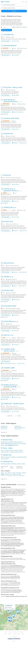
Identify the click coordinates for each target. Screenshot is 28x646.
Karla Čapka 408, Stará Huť (12, 406)
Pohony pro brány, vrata (20, 427)
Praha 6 (3, 452)
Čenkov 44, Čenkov (10, 37)
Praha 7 (7, 452)
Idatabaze (7, 1)
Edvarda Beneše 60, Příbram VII (13, 224)
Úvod (6, 632)
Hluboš (2, 474)
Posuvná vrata (4, 429)
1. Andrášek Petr (8, 605)
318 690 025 (5, 203)
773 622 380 (16, 217)
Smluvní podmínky (12, 632)
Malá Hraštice (22, 475)
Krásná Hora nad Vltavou (12, 475)
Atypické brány (4, 426)
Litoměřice (13, 457)
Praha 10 (21, 452)
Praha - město (8, 448)
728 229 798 (16, 41)
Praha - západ (4, 445)
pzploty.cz (16, 142)
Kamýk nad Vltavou (17, 474)
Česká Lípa (3, 464)
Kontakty (9, 633)
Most (21, 457)
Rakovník (15, 445)
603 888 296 (5, 380)
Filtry (26, 27)
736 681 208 (24, 272)
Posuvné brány (18, 429)
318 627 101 (16, 330)
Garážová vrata (18, 426)
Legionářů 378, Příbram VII (12, 279)
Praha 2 (7, 450)
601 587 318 (16, 129)
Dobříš (14, 472)
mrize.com (16, 230)
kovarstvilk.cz (16, 378)
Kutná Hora (20, 442)
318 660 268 (5, 114)
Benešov (3, 442)
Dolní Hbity (18, 472)
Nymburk (15, 443)
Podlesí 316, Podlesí (22, 210)
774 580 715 (23, 285)
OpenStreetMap (23, 604)
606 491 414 (24, 230)
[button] (10, 611)
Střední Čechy (8, 440)
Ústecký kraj (7, 455)
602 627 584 (5, 399)
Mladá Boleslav (8, 443)
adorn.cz (15, 285)
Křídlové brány (4, 427)
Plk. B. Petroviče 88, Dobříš (7, 371)
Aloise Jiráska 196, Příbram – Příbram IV (9, 122)
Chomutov (7, 457)
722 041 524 (21, 363)
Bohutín (2, 472)
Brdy (6, 472)
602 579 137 (5, 317)
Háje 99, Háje (9, 324)
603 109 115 (16, 344)
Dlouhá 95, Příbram (22, 104)
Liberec (19, 464)
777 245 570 (16, 411)
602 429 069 (5, 301)
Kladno (12, 442)
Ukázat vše (3, 432)
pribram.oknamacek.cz (19, 112)
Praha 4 (16, 450)
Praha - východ (22, 443)
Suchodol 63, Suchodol (23, 48)
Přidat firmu (20, 632)
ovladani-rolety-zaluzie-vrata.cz (9, 363)
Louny (17, 457)
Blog (14, 641)
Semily (23, 464)
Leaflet (18, 604)
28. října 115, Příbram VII (11, 292)
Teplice (25, 457)
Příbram (10, 445)
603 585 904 (16, 55)
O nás (5, 633)
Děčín (2, 457)
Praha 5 (20, 450)
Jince (11, 474)
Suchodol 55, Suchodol (11, 90)
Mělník (2, 443)
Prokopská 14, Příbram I (6, 194)
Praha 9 (16, 452)
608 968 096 (16, 95)
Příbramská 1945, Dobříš (6, 354)
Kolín (15, 442)
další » (19, 415)
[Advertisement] (14, 71)
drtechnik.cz (16, 315)
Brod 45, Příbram (22, 337)
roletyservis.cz (17, 299)
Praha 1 (3, 450)
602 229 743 (16, 184)
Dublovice (24, 472)
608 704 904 (23, 142)
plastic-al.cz (16, 201)
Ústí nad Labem (5, 458)
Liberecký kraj (8, 461)
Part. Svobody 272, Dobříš (6, 390)
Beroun (8, 442)
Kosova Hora (3, 475)
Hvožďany (7, 474)
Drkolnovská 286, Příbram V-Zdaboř (13, 308)
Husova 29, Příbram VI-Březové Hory (13, 177)
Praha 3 (12, 450)
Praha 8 (12, 452)
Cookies (22, 633)
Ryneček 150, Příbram (11, 136)
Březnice (10, 472)
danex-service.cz (17, 397)
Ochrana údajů (16, 633)
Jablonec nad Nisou (12, 464)
